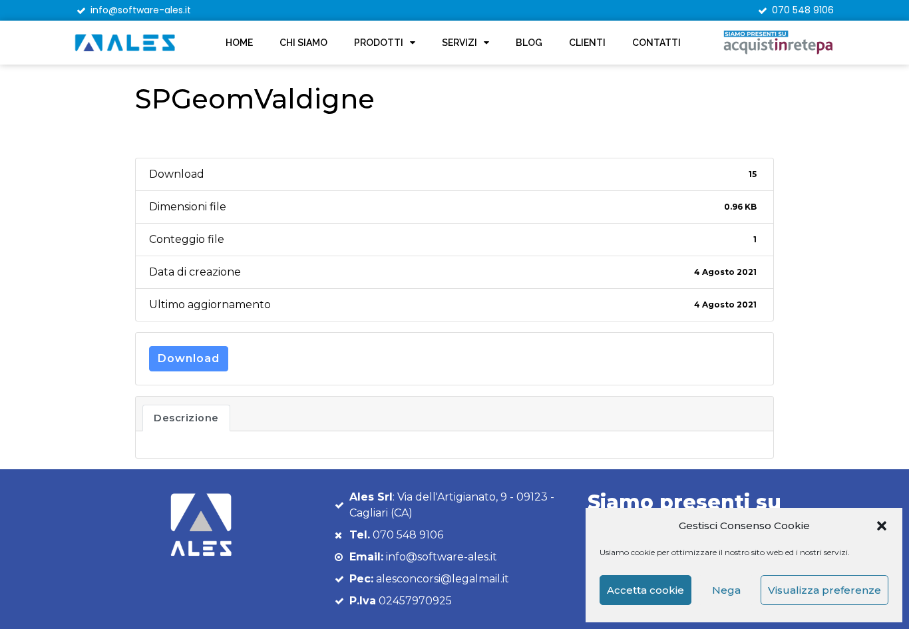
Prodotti (378, 42)
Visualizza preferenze (824, 590)
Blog (529, 42)
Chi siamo (303, 42)
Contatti (656, 42)
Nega (726, 590)
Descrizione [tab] (186, 418)
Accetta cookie (645, 590)
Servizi (459, 42)
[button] (881, 525)
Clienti (587, 42)
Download (189, 358)
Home (239, 42)
